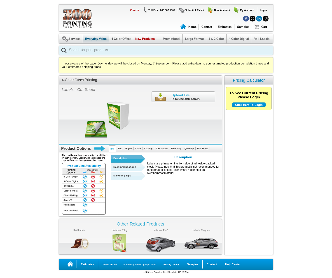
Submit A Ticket (194, 10)
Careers (134, 10)
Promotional (169, 38)
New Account (222, 10)
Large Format (194, 38)
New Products (145, 38)
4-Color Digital (239, 38)
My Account (247, 10)
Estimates (224, 27)
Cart (264, 27)
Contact (206, 27)
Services (74, 38)
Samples (243, 27)
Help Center (233, 264)
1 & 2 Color (216, 38)
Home (192, 27)
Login (263, 10)
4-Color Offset (121, 38)
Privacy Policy (171, 264)
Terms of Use (109, 264)
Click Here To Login (249, 105)
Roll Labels (261, 38)
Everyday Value (96, 38)
